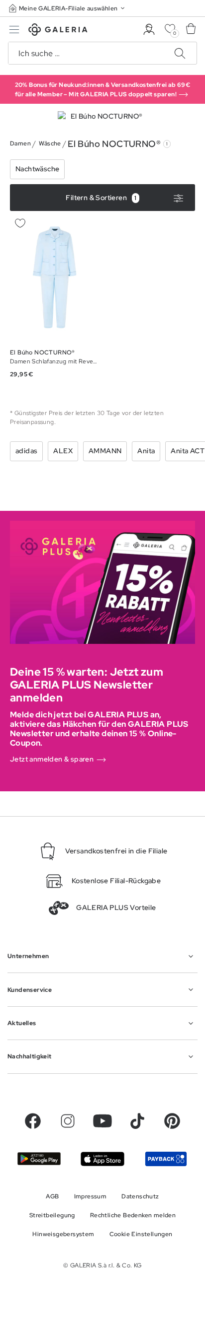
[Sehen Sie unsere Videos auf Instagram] (68, 1121)
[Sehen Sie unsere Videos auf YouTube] (102, 1121)
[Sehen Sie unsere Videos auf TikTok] (137, 1121)
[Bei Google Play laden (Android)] (39, 1158)
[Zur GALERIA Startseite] (58, 31)
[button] (67, 8)
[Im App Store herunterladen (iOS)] (102, 1159)
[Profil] (149, 29)
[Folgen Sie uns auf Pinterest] (172, 1121)
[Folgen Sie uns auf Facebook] (33, 1121)
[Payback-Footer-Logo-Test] (166, 1159)
